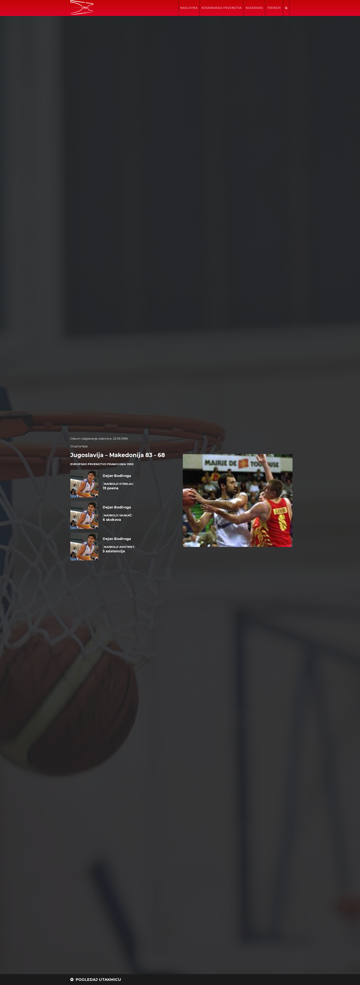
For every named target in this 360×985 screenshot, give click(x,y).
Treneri (274, 8)
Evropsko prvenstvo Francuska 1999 (102, 464)
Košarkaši (254, 8)
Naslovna (189, 8)
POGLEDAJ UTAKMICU (97, 979)
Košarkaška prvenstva (222, 8)
